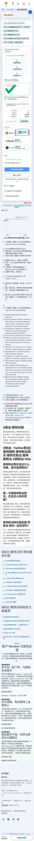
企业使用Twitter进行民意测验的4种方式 (16, 621)
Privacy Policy (6, 811)
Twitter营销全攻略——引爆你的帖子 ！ (16, 625)
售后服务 (5, 805)
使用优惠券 (24, 121)
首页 (2, 10)
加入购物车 (17, 175)
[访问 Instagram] (3, 819)
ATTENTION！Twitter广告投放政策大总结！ (16, 637)
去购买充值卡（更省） (20, 148)
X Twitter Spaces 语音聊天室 (15, 594)
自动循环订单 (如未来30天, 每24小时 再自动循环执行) (18, 104)
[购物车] (23, 4)
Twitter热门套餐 (10, 602)
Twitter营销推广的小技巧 (11, 629)
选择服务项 (8, 51)
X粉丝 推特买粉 (10, 598)
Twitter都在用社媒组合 (13, 561)
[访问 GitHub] (13, 819)
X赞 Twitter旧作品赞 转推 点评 (15, 569)
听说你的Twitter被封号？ (11, 617)
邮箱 (6, 155)
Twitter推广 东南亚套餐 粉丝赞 (15, 590)
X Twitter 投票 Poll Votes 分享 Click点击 (18, 573)
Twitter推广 (11, 10)
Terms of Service (20, 811)
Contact (4, 813)
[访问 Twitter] (18, 819)
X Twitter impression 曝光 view (16, 565)
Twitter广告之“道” (9, 633)
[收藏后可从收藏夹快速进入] (30, 12)
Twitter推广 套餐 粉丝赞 (13, 582)
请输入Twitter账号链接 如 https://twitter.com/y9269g (12, 80)
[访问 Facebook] (8, 819)
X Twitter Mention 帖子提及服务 (16, 586)
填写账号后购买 (22, 838)
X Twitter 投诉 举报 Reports (15, 578)
